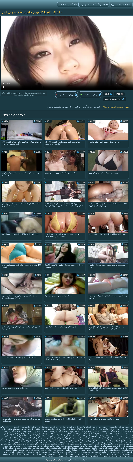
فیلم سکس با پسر (71, 456)
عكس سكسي (54, 446)
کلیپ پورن (30, 452)
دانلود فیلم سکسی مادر (97, 438)
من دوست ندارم (67, 94)
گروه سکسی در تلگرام (82, 454)
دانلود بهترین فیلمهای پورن (47, 427)
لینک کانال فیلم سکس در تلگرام (26, 448)
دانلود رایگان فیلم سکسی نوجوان (55, 431)
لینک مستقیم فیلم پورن (107, 446)
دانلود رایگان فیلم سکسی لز (108, 431)
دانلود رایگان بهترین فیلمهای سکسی (63, 107)
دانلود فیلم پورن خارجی (18, 442)
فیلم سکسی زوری (28, 446)
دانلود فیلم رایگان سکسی (61, 448)
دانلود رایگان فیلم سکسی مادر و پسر (83, 431)
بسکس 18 (9, 448)
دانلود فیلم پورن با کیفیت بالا (38, 442)
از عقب (43, 450)
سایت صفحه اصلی (77, 459)
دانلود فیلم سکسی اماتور (80, 435)
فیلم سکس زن (57, 452)
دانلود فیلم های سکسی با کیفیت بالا (113, 440)
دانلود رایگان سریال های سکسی (73, 429)
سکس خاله (96, 454)
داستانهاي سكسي (71, 450)
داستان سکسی (24, 450)
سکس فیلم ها (77, 448)
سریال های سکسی (33, 454)
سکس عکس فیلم (109, 454)
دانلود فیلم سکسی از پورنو (101, 435)
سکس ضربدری (66, 446)
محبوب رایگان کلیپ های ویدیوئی (94, 4)
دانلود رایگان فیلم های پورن (82, 433)
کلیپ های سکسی (107, 456)
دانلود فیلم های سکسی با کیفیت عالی (85, 440)
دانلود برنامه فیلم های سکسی (90, 427)
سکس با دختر (15, 446)
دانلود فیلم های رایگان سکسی (52, 438)
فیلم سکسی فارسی (43, 452)
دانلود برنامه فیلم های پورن (68, 427)
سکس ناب (68, 454)
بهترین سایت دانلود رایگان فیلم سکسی (118, 427)
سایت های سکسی (80, 446)
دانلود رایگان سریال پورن (50, 429)
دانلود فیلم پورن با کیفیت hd (61, 442)
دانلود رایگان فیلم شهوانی (31, 431)
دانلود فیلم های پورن (17, 440)
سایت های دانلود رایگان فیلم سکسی (65, 444)
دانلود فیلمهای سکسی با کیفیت (106, 444)
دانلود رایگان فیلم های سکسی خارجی (108, 433)
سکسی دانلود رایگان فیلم (40, 444)
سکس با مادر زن (85, 456)
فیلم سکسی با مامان (85, 452)
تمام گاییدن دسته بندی (67, 4)
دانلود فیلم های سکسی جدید (59, 440)
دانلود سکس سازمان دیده (61, 433)
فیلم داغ (96, 456)
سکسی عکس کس (48, 456)
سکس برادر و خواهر (55, 450)
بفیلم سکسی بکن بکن (16, 452)
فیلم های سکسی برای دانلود (19, 444)
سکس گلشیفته (70, 452)
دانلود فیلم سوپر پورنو (41, 433)
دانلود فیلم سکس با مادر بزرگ (20, 433)
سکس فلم (35, 450)
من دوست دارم (92, 94)
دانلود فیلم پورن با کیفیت (82, 442)
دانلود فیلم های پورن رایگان (103, 442)
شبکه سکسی (47, 454)
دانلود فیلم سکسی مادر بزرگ (75, 438)
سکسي (60, 456)
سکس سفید (93, 446)
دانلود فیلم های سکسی (30, 438)
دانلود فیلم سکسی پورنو (121, 4)
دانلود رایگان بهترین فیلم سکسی (23, 427)
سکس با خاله (120, 456)
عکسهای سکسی (90, 448)
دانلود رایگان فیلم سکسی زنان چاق (26, 429)
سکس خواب (20, 454)
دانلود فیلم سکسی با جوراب (59, 435)
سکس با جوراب (113, 452)
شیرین (97, 107)
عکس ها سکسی (114, 450)
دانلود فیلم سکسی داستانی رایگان (120, 438)
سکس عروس (42, 446)
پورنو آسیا (87, 107)
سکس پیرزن (58, 454)
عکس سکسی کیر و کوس (108, 448)
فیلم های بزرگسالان (99, 450)
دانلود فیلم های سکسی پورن (36, 440)
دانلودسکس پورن (86, 444)
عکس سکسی (100, 452)
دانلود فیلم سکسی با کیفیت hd (35, 435)
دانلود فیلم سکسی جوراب (13, 435)
